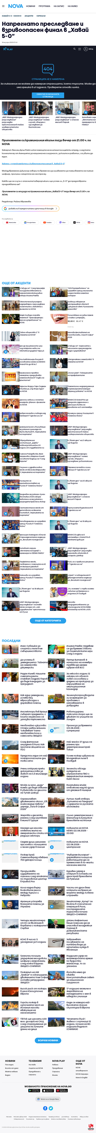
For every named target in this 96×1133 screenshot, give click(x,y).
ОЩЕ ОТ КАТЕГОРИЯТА (48, 620)
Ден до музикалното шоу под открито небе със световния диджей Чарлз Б (32, 348)
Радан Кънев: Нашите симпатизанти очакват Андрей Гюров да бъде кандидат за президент (34, 678)
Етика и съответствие (58, 1119)
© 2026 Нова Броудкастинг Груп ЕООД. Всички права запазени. (21, 1127)
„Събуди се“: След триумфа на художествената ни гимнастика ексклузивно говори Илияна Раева (32, 292)
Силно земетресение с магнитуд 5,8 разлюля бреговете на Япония (79, 818)
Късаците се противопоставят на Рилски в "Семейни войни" (31, 483)
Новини (30, 6)
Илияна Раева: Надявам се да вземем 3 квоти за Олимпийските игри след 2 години (79, 650)
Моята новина (11, 1072)
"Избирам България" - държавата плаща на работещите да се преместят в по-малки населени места (80, 859)
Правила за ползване (42, 1119)
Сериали (56, 1072)
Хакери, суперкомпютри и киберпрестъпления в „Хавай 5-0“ (33, 163)
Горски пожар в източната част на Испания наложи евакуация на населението (32, 1007)
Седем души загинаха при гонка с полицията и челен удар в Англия (33, 844)
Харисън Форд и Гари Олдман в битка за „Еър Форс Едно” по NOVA (33, 388)
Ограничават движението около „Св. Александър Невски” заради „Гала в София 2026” (34, 803)
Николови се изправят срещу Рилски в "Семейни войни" (31, 577)
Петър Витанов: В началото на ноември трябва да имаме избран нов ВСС (79, 663)
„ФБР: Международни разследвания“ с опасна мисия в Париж (79, 496)
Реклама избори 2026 (20, 1116)
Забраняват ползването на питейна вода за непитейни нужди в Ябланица (77, 944)
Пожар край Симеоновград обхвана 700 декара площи (34, 857)
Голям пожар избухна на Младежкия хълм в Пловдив (80, 758)
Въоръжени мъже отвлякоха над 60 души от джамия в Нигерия (80, 787)
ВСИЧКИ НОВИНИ (48, 1040)
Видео (7, 1075)
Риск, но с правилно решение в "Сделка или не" (81, 563)
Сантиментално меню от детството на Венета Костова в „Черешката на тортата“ (32, 511)
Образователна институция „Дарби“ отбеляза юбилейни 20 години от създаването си (32, 444)
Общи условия (84, 1116)
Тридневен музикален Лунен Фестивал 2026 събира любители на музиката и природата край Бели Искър (32, 498)
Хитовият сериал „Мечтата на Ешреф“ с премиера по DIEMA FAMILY (32, 550)
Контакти (74, 1116)
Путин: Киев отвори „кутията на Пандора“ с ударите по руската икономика (79, 802)
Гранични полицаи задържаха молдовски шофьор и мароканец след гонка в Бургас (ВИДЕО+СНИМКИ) (33, 960)
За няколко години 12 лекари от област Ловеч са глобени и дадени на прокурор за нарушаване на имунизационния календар (79, 681)
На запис (59, 6)
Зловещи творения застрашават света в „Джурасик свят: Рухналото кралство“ (80, 305)
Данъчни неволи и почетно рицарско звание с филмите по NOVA (32, 402)
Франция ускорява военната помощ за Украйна (32, 904)
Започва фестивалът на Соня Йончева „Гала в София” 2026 (81, 334)
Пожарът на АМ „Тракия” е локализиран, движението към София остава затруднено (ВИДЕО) (34, 977)
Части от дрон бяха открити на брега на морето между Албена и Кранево (79, 891)
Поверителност (19, 1119)
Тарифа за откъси (54, 1116)
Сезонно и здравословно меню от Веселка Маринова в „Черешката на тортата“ (32, 469)
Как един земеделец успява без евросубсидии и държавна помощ (32, 699)
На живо (73, 6)
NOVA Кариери (82, 1074)
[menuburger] (3, 6)
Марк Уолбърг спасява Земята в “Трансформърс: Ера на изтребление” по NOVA (31, 319)
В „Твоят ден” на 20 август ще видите (80, 482)
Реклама (9, 1116)
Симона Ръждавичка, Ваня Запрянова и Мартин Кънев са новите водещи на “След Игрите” (32, 457)
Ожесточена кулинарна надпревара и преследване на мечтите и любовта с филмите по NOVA (32, 305)
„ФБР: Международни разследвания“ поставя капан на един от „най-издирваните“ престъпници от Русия (32, 607)
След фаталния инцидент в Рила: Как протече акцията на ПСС (32, 746)
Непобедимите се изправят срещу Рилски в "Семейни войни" (33, 523)
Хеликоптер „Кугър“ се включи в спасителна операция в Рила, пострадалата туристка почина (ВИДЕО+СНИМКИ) (79, 908)
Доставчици (65, 1116)
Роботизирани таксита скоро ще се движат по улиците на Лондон (79, 715)
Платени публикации (74, 1119)
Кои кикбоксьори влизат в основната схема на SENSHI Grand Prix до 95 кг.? (32, 361)
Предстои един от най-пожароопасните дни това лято (34, 758)
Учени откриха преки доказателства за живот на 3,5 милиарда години (33, 772)
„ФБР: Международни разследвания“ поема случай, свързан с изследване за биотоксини (80, 457)
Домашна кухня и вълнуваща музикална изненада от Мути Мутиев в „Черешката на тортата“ (33, 430)
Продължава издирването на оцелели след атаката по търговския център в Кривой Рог (34, 876)
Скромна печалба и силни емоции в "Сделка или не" (79, 468)
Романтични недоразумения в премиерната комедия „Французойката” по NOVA (81, 388)
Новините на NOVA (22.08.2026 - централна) (77, 844)
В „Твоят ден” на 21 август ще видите (79, 441)
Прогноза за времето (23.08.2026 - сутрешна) (79, 728)
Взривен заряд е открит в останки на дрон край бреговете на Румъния (79, 875)
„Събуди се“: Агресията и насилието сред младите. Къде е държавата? (80, 348)
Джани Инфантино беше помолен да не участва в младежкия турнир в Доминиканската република (79, 927)
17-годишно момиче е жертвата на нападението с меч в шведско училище (78, 992)
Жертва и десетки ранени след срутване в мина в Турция (33, 818)
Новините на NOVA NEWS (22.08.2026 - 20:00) (77, 830)
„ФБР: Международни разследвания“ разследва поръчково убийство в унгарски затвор (79, 552)
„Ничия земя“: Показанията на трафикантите (80, 374)
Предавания (57, 1068)
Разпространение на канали (37, 1116)
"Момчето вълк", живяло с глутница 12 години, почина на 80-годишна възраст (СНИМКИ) (78, 1024)
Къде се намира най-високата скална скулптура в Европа (78, 1005)
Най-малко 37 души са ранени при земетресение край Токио (79, 746)
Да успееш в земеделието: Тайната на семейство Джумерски (34, 663)
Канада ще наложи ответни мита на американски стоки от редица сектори (34, 832)
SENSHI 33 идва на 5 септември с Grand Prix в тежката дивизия (79, 537)
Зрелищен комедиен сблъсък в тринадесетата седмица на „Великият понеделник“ (33, 537)
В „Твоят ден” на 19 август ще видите (79, 522)
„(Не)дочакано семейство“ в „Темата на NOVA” (81, 360)
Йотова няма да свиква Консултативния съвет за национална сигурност (80, 977)
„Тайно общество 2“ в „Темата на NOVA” (29, 333)
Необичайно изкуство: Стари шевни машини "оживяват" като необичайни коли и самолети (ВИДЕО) (33, 730)
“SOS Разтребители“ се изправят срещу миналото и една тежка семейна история (80, 292)
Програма (44, 6)
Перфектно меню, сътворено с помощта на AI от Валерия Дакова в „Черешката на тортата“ (33, 565)
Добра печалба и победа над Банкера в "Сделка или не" (33, 414)
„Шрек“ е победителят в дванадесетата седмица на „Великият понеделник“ (80, 577)
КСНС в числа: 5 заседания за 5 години (33, 940)
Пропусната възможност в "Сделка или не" (80, 509)
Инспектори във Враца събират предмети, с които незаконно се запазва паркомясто (33, 715)
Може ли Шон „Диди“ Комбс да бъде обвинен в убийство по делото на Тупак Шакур (33, 789)
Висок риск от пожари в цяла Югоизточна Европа (33, 991)
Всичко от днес (11, 1068)
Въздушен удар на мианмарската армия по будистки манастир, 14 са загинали (79, 960)
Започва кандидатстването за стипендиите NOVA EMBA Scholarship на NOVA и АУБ (79, 606)
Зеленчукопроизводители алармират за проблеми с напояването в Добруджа (80, 700)
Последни (9, 1065)
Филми (55, 1075)
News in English (81, 1077)
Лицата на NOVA (36, 1068)
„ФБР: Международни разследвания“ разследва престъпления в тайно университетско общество (81, 430)
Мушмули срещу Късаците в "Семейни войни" (81, 414)
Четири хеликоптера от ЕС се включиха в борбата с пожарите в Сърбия (34, 924)
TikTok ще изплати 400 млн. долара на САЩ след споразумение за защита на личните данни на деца (33, 1024)
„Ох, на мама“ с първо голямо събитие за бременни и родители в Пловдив (81, 591)
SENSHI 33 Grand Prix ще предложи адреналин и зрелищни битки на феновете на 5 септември (80, 403)
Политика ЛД (30, 1119)
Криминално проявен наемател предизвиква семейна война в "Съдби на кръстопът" (32, 376)
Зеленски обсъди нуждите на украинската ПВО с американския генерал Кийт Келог (79, 773)
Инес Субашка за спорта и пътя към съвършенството (31, 648)
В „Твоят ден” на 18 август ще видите (31, 590)
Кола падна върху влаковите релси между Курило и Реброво (30, 891)
